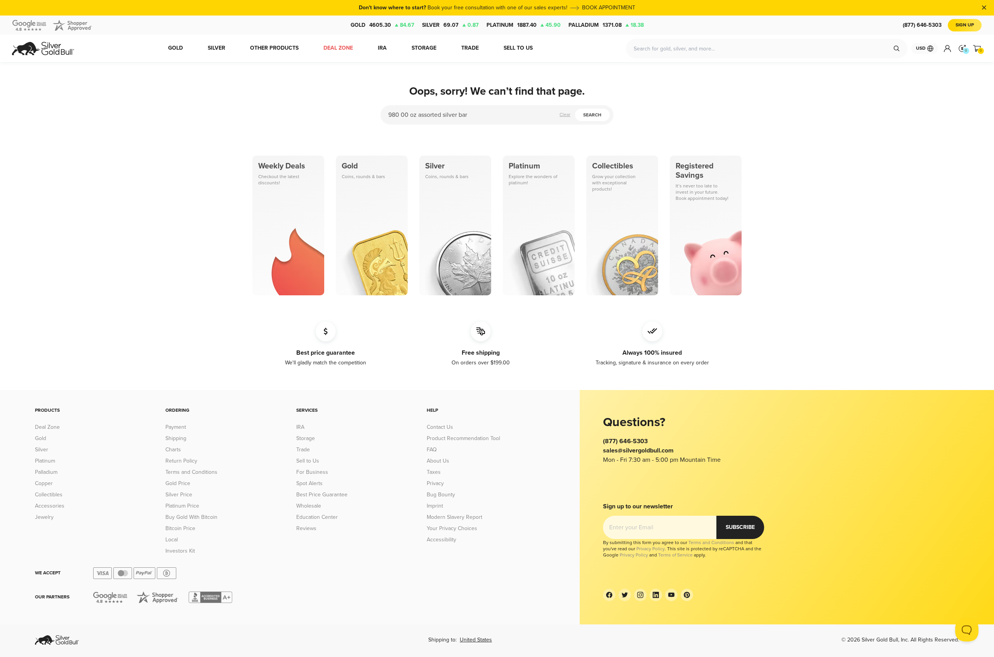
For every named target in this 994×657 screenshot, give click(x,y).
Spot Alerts (309, 483)
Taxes (434, 472)
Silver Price (178, 494)
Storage (305, 438)
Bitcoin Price (180, 528)
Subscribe (740, 527)
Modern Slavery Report (454, 517)
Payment (175, 427)
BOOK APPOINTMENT (608, 7)
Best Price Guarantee (322, 494)
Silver (450, 25)
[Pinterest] (687, 595)
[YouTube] (671, 595)
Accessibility (441, 539)
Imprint (435, 506)
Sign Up (965, 25)
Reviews (306, 528)
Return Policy (181, 461)
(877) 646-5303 (922, 25)
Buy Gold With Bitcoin (191, 517)
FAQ (432, 449)
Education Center (317, 517)
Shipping (175, 438)
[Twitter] (625, 595)
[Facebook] (609, 595)
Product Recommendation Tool (463, 438)
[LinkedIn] (656, 595)
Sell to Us (307, 461)
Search (592, 115)
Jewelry (44, 517)
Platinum (524, 25)
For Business (312, 472)
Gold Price (177, 483)
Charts (173, 449)
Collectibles (49, 494)
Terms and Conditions (191, 472)
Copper (44, 483)
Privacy (435, 483)
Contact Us (440, 427)
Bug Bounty (441, 494)
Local (171, 539)
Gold (382, 25)
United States (476, 639)
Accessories (49, 506)
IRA (300, 427)
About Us (438, 461)
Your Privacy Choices (452, 528)
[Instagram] (640, 595)
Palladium (606, 25)
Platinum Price (182, 506)
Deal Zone (47, 427)
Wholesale (308, 506)
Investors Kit (180, 551)
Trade (303, 449)
